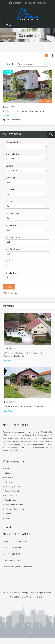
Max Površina (14, 249)
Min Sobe (10, 201)
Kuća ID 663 (8, 107)
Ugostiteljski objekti (13, 486)
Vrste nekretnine (13, 154)
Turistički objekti (11, 496)
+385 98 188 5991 (14, 548)
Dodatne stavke (11, 293)
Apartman (9, 482)
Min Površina (13, 237)
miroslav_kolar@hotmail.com (32, 2)
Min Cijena (10, 178)
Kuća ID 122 (9, 402)
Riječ (8, 261)
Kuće (7, 468)
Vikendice (9, 477)
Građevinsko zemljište (14, 505)
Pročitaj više (19, 356)
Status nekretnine (14, 142)
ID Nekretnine (12, 273)
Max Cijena (11, 190)
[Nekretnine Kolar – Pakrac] (27, 14)
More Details (40, 111)
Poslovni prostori (12, 491)
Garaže (8, 514)
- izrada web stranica (36, 597)
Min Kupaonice (12, 213)
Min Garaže (11, 225)
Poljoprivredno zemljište (15, 509)
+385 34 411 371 (14, 560)
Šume (7, 518)
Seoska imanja (11, 500)
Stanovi (8, 473)
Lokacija (9, 166)
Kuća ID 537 (9, 348)
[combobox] (32, 64)
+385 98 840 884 (14, 554)
